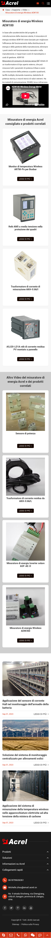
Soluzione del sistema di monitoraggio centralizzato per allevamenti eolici (24, 757)
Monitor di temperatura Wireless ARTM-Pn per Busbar (25, 168)
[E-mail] (10, 935)
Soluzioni (7, 857)
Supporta (16, 10)
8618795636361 (16, 880)
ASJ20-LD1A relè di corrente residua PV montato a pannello (26, 348)
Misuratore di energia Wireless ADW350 (25, 629)
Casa (7, 10)
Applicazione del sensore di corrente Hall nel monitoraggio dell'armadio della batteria (25, 704)
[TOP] (47, 935)
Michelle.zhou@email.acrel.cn (22, 887)
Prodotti (6, 851)
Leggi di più (25, 179)
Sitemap (15, 924)
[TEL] (18, 935)
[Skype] (3, 935)
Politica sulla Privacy (30, 924)
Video (25, 10)
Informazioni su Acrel (13, 863)
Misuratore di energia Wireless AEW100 (22, 13)
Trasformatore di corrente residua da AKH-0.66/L (25, 500)
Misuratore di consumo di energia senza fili (20, 61)
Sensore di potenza (25, 433)
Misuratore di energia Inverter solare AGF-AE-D (25, 564)
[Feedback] (40, 935)
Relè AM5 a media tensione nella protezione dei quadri (25, 228)
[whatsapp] (25, 935)
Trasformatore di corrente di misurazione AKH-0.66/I (25, 288)
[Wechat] (32, 935)
